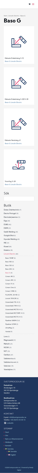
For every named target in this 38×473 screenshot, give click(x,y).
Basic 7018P (9, 258)
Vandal (7, 331)
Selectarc (7, 366)
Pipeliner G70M (10, 324)
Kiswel (6, 247)
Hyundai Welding (10, 239)
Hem (5, 16)
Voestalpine (8, 369)
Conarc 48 (8, 276)
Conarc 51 (8, 284)
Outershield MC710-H (12, 309)
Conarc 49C (9, 280)
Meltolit (7, 344)
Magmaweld (8, 340)
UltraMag (8, 328)
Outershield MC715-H (12, 317)
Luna (5, 336)
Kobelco (7, 250)
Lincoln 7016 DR (10, 298)
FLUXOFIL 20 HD (11, 295)
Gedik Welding (9, 232)
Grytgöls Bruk (9, 235)
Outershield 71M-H (11, 306)
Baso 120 (8, 265)
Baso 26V (8, 269)
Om (6, 435)
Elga (5, 221)
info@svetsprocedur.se (17, 417)
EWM (6, 228)
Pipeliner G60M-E (11, 320)
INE (5, 243)
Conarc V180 (9, 291)
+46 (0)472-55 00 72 (17, 420)
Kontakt (8, 445)
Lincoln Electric (13, 16)
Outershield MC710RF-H (13, 313)
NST (5, 351)
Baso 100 (8, 262)
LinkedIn (10, 423)
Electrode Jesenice (11, 217)
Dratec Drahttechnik (11, 210)
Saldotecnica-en (10, 362)
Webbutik (8, 442)
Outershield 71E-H (11, 302)
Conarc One (9, 287)
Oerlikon (7, 355)
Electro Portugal (10, 213)
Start (7, 432)
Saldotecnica (8, 359)
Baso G (7, 273)
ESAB (6, 224)
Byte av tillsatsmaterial (14, 439)
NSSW (6, 347)
